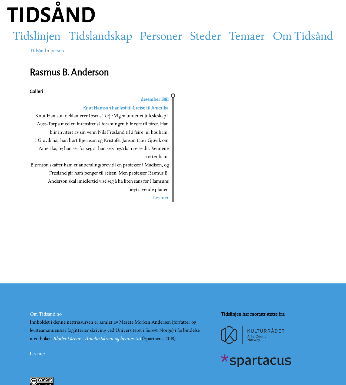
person (57, 50)
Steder (205, 37)
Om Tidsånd (303, 37)
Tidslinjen (37, 37)
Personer (161, 37)
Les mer (161, 197)
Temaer (247, 37)
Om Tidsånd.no (46, 314)
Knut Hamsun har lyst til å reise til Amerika (126, 108)
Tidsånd (38, 50)
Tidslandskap (100, 37)
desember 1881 (155, 99)
